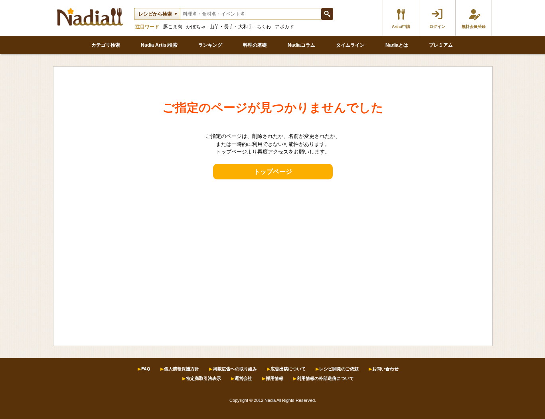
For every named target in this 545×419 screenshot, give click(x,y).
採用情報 (274, 378)
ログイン (437, 26)
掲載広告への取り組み (235, 368)
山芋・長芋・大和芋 (231, 27)
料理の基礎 (255, 45)
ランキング (210, 45)
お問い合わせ (385, 368)
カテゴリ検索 (105, 45)
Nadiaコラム (301, 45)
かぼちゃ (195, 27)
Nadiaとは (396, 45)
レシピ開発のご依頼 (339, 368)
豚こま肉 (172, 27)
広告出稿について (288, 368)
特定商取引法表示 (203, 378)
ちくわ (264, 27)
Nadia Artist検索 (159, 45)
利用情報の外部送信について (325, 378)
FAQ (145, 368)
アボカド (284, 27)
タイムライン (350, 45)
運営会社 (243, 378)
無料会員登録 (474, 26)
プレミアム (441, 45)
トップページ (273, 171)
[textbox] (250, 14)
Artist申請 (401, 26)
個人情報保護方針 (181, 368)
